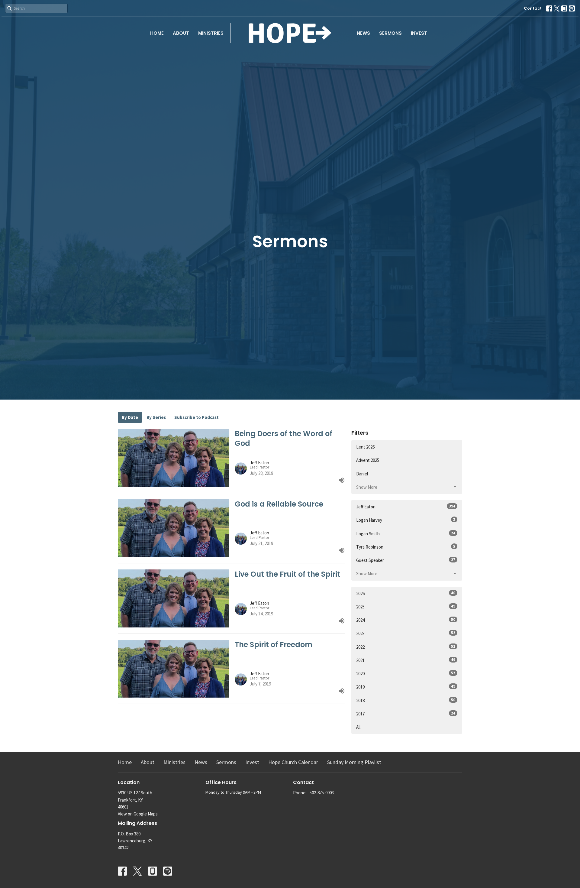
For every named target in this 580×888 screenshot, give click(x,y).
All (358, 727)
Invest (419, 33)
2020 (405, 673)
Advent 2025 (367, 460)
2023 (405, 633)
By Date (130, 417)
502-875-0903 (322, 793)
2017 (405, 714)
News (363, 33)
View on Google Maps (138, 814)
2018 (405, 700)
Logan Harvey (405, 520)
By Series (156, 417)
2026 (405, 593)
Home (157, 33)
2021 (405, 660)
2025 (405, 607)
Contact (533, 8)
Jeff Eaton (405, 507)
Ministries (211, 33)
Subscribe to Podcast (196, 417)
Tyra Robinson (405, 547)
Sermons (390, 33)
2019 (405, 687)
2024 (405, 620)
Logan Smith (405, 533)
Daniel (362, 474)
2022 (405, 647)
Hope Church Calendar (293, 762)
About (181, 33)
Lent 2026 (365, 447)
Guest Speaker (405, 560)
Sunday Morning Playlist (354, 762)
